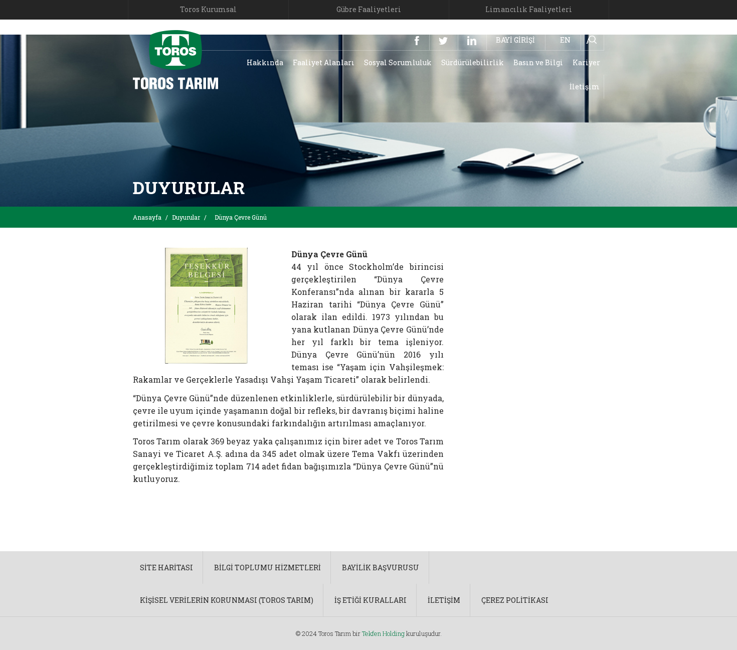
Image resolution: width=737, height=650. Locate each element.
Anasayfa (147, 217)
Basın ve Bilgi (538, 62)
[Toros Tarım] (175, 59)
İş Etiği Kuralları (370, 600)
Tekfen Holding (383, 633)
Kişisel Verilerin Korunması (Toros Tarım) (226, 600)
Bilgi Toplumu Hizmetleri (267, 567)
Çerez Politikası (514, 600)
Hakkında (265, 62)
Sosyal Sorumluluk (398, 62)
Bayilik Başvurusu (380, 567)
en (565, 40)
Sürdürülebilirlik (472, 62)
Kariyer (586, 62)
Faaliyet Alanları (323, 62)
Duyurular (186, 217)
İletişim (585, 86)
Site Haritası (166, 567)
